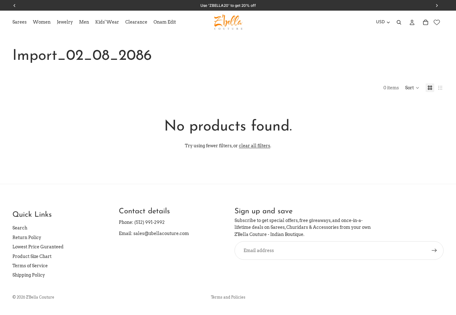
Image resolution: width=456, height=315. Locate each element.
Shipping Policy (28, 275)
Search (19, 227)
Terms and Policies (228, 297)
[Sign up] (434, 250)
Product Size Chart (31, 256)
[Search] (399, 22)
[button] (412, 88)
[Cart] (425, 22)
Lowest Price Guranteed (38, 246)
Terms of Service (30, 265)
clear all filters (254, 145)
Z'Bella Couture (40, 297)
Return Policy (26, 237)
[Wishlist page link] (437, 22)
